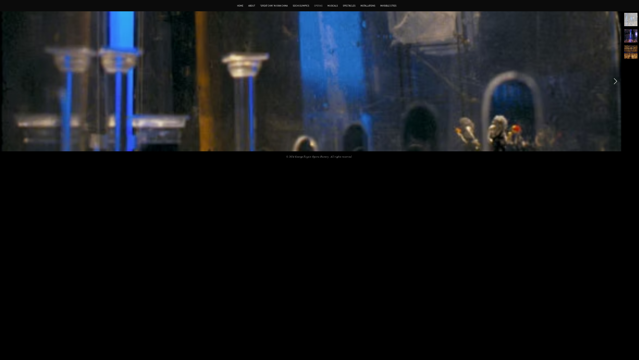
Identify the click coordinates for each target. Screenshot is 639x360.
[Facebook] (259, 158)
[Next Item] (615, 81)
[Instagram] (270, 158)
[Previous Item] (6, 81)
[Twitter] (265, 158)
